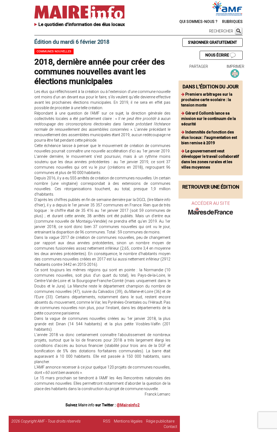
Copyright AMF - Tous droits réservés (51, 421)
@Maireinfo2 (128, 405)
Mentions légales (128, 421)
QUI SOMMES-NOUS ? (198, 21)
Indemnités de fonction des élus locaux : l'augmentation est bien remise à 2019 (209, 137)
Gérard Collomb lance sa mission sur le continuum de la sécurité (208, 118)
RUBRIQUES (232, 21)
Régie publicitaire (160, 421)
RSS (106, 421)
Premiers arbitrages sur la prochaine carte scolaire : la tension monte (206, 99)
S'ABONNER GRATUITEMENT (212, 42)
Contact (170, 426)
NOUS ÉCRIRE (217, 55)
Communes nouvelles (54, 51)
